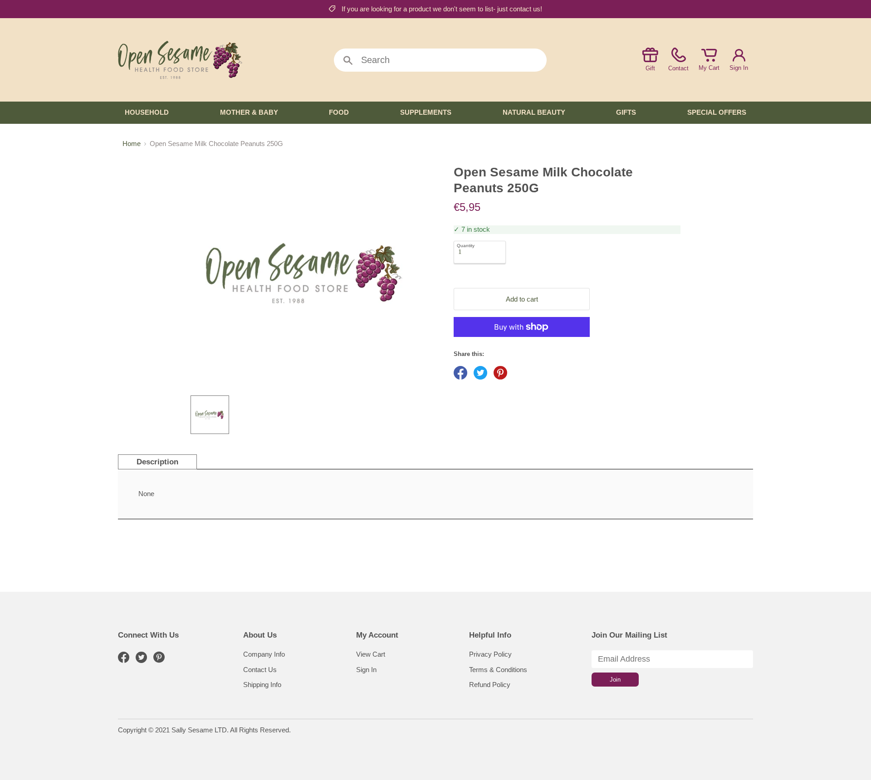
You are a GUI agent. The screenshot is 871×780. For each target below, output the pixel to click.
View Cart (370, 654)
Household (147, 112)
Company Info (264, 654)
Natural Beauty (534, 112)
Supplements (425, 112)
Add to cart (522, 299)
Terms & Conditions (498, 669)
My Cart (709, 67)
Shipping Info (262, 684)
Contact (678, 68)
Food (339, 112)
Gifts (626, 112)
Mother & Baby (249, 112)
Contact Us (260, 669)
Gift (650, 68)
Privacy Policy (490, 654)
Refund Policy (489, 684)
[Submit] (348, 60)
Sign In (738, 67)
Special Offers (716, 112)
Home (131, 143)
